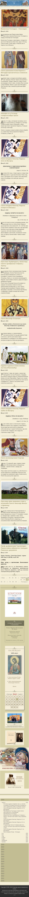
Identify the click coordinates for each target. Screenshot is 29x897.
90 (16, 581)
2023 (2, 849)
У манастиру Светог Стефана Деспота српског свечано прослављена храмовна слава (14, 826)
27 (19, 704)
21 (22, 702)
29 (12, 707)
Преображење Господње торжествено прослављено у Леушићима (13, 811)
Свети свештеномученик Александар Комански (14, 682)
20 (19, 702)
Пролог (14, 686)
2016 (2, 866)
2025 (2, 844)
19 (17, 702)
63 (21, 579)
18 (14, 702)
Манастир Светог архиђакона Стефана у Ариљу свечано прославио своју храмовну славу (14, 816)
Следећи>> (20, 694)
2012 (2, 876)
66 (1, 581)
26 (17, 704)
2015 (2, 868)
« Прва (3, 577)
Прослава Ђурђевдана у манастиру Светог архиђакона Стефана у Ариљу (14, 264)
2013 (2, 873)
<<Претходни (9, 694)
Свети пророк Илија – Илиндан (11, 832)
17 (12, 702)
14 (22, 699)
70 (10, 581)
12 (17, 699)
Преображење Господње (10, 813)
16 (9, 702)
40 (9, 577)
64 (24, 579)
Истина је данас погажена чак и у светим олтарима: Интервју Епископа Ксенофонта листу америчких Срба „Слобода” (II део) (14, 805)
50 (12, 577)
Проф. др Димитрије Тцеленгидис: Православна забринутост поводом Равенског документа (14, 548)
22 (6, 704)
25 (14, 704)
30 (14, 707)
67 (4, 581)
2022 (2, 852)
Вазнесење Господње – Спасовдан (14, 29)
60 (15, 577)
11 (14, 699)
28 (22, 704)
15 (6, 702)
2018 (2, 861)
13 (19, 699)
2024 (2, 847)
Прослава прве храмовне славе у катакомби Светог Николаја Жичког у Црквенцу (14, 503)
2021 (2, 854)
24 (12, 704)
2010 (2, 880)
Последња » (24, 581)
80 (13, 581)
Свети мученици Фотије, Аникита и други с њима (14, 678)
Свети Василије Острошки (10, 318)
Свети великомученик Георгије (12, 458)
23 (9, 704)
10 (12, 699)
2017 (2, 864)
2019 (2, 859)
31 (17, 707)
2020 (2, 856)
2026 (2, 799)
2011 (2, 878)
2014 (2, 871)
